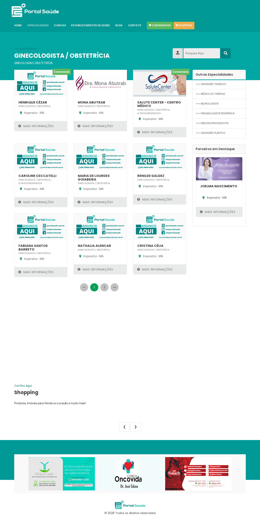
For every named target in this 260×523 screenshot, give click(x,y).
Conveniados (161, 25)
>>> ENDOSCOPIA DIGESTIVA (212, 123)
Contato (134, 25)
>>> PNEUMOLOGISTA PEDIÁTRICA (215, 113)
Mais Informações (38, 126)
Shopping (185, 25)
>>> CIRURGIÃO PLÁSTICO (210, 133)
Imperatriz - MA (34, 112)
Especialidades (38, 25)
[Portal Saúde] (35, 10)
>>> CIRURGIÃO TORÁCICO (211, 84)
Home (18, 25)
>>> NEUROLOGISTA (207, 103)
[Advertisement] (100, 322)
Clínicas (60, 25)
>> (114, 287)
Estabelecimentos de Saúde (90, 25)
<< (84, 287)
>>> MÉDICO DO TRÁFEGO (210, 94)
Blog (118, 25)
